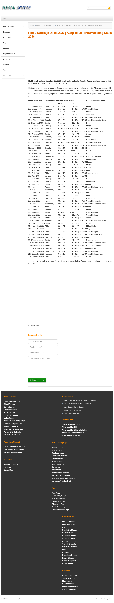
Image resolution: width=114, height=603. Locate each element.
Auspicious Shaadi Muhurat (45, 25)
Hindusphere (10, 599)
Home (5, 18)
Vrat (4, 70)
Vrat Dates (6, 76)
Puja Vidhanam (9, 54)
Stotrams (5, 65)
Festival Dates (7, 27)
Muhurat (6, 48)
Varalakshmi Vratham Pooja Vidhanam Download (80, 400)
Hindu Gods (6, 38)
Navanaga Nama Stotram (72, 410)
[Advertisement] (70, 59)
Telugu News (108, 599)
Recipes (6, 59)
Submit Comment (37, 380)
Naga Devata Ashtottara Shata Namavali (77, 403)
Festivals (6, 32)
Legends (6, 43)
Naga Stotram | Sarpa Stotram (74, 407)
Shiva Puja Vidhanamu (71, 414)
